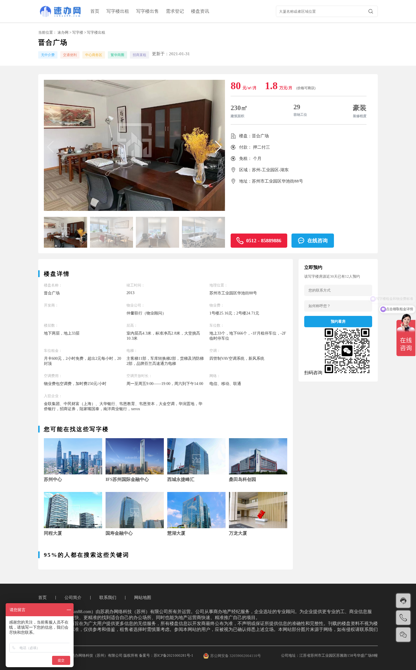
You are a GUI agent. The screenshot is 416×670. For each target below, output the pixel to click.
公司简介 (73, 597)
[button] (218, 147)
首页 (94, 11)
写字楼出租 (117, 11)
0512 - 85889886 (263, 240)
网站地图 (142, 597)
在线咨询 (317, 240)
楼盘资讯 (200, 11)
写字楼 (77, 32)
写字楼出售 (147, 11)
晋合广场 (260, 136)
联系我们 (107, 597)
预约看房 (338, 321)
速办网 (62, 32)
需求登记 (175, 11)
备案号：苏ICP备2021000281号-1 (166, 655)
